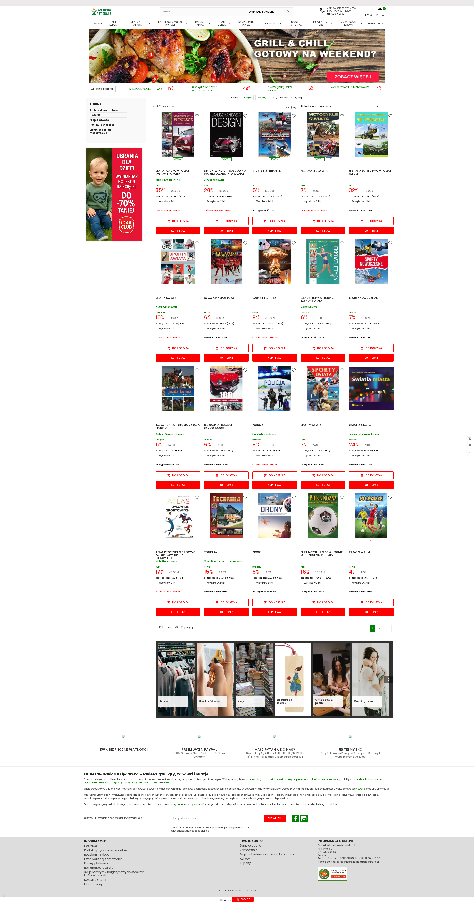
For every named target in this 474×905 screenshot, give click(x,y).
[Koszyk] (380, 12)
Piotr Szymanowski (166, 307)
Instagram (304, 818)
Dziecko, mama (364, 701)
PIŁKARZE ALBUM (359, 552)
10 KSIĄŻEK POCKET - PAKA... (146, 89)
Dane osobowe (251, 845)
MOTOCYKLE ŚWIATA (314, 170)
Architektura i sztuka (104, 110)
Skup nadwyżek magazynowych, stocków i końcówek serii (114, 874)
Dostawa (90, 846)
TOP (371, 540)
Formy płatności (96, 863)
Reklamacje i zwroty (98, 868)
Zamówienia (248, 850)
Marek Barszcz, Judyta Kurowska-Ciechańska (223, 561)
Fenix (158, 185)
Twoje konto (251, 841)
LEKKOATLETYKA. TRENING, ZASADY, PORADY (317, 299)
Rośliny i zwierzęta (102, 125)
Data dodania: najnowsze (340, 106)
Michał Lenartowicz (166, 561)
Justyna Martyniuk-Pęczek (364, 434)
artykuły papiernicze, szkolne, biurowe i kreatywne (311, 779)
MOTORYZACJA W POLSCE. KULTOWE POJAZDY (173, 172)
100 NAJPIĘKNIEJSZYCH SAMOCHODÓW (218, 426)
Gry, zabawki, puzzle (324, 701)
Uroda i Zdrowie (209, 701)
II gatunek (178, 804)
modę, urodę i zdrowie (135, 782)
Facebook (295, 818)
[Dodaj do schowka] (197, 115)
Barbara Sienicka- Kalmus (170, 434)
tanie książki (252, 779)
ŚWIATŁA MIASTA (360, 425)
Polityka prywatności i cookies (106, 850)
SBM (158, 566)
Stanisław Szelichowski (168, 180)
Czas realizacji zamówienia (103, 859)
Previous (92, 55)
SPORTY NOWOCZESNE (363, 298)
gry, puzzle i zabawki (271, 779)
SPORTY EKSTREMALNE (266, 170)
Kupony (245, 863)
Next (381, 55)
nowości (360, 788)
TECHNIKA (210, 552)
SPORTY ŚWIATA (166, 298)
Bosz (207, 185)
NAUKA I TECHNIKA (264, 298)
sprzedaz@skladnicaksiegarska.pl (358, 862)
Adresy (245, 859)
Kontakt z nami (95, 880)
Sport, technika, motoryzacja (100, 131)
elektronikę (98, 782)
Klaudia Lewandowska (264, 434)
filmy (166, 782)
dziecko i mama (368, 779)
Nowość (178, 159)
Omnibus (161, 312)
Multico (256, 439)
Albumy (95, 104)
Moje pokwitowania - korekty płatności (268, 854)
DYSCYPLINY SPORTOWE (219, 298)
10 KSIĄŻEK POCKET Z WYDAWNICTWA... (204, 89)
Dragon (305, 312)
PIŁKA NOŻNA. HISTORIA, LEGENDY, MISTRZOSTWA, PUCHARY (322, 553)
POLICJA (257, 425)
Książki (242, 701)
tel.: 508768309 (335, 13)
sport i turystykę (113, 782)
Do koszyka (178, 221)
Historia (95, 115)
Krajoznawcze (99, 120)
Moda (164, 701)
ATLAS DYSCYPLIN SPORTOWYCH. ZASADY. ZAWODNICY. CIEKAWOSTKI (177, 555)
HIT (329, 159)
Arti (254, 185)
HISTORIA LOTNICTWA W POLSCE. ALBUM (370, 172)
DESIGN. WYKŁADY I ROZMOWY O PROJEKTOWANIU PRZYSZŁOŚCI (225, 172)
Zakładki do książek (284, 701)
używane (195, 804)
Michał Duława (309, 307)
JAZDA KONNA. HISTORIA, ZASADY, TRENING (178, 426)
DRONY (256, 552)
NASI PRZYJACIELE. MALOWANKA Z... (350, 89)
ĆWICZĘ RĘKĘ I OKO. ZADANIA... (280, 89)
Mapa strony (93, 884)
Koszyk (380, 15)
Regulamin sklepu (96, 854)
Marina (353, 439)
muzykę (153, 782)
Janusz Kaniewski (214, 180)
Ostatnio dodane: (102, 89)
